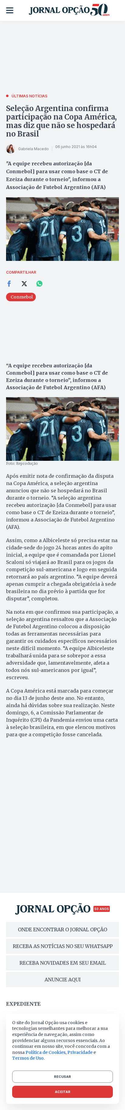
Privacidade (80, 1052)
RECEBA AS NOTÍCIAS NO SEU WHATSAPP (63, 946)
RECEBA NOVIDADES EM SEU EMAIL (62, 963)
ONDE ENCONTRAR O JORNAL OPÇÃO (62, 929)
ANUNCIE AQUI (63, 980)
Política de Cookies (45, 1052)
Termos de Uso (28, 1058)
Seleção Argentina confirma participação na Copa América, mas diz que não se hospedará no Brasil (61, 121)
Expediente (23, 1004)
